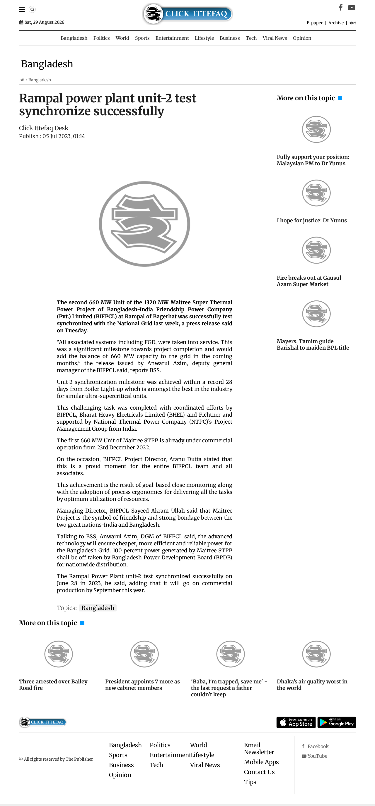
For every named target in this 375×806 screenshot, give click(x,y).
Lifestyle (204, 38)
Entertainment (172, 38)
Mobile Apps (261, 762)
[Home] (22, 80)
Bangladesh (74, 38)
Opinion (302, 38)
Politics (101, 38)
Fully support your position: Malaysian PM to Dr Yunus (313, 160)
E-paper (315, 22)
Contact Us (259, 772)
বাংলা (353, 22)
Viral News (275, 38)
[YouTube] (351, 7)
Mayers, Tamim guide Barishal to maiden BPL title (313, 344)
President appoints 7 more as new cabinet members (142, 684)
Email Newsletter (259, 748)
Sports (142, 38)
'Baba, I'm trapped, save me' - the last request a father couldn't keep (229, 688)
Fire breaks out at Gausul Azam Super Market (309, 281)
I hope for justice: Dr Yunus (312, 220)
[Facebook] (340, 7)
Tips (250, 782)
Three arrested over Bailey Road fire (53, 684)
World (122, 38)
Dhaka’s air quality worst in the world (312, 684)
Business (230, 38)
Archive (336, 22)
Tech (251, 38)
